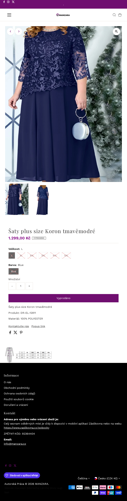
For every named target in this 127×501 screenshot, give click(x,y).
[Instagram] (8, 5)
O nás (7, 382)
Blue (13, 271)
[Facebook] (4, 5)
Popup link (38, 326)
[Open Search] (114, 14)
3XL (43, 255)
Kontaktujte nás (18, 326)
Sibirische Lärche (38, 488)
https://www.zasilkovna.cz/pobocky (26, 427)
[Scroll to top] (120, 494)
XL (21, 255)
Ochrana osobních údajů (19, 393)
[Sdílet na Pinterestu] (21, 333)
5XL (66, 255)
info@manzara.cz (15, 443)
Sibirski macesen (15, 488)
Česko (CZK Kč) (108, 478)
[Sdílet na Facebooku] (10, 333)
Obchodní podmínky (17, 387)
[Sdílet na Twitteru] (16, 333)
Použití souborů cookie (19, 399)
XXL (32, 255)
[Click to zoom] (116, 31)
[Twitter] (13, 5)
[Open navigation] (19, 15)
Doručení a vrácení (16, 404)
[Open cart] (120, 15)
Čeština (82, 478)
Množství (14, 279)
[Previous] (10, 31)
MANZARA (41, 483)
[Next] (18, 31)
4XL (55, 255)
